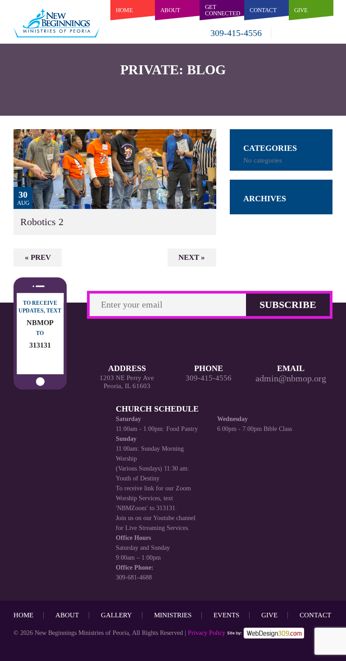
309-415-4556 (236, 33)
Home (124, 10)
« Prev (38, 257)
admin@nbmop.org (290, 378)
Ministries (172, 615)
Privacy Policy (206, 632)
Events (226, 615)
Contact (315, 615)
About (170, 10)
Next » (191, 257)
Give (269, 615)
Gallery (116, 615)
